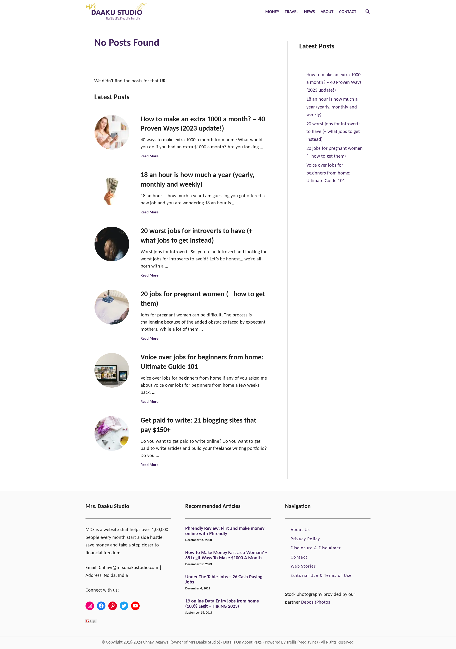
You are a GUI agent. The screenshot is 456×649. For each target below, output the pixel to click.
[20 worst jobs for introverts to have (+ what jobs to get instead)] (112, 244)
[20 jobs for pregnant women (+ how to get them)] (112, 307)
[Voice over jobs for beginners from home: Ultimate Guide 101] (112, 370)
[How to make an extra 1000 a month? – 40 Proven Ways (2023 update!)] (112, 132)
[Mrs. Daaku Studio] (148, 12)
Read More (149, 156)
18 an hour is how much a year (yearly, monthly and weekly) (332, 107)
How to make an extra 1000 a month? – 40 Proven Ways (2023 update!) (333, 83)
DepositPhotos (315, 602)
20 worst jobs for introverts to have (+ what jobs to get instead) (333, 132)
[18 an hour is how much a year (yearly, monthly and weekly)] (112, 188)
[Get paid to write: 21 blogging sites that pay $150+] (112, 433)
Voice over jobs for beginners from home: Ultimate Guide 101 (328, 173)
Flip (92, 621)
